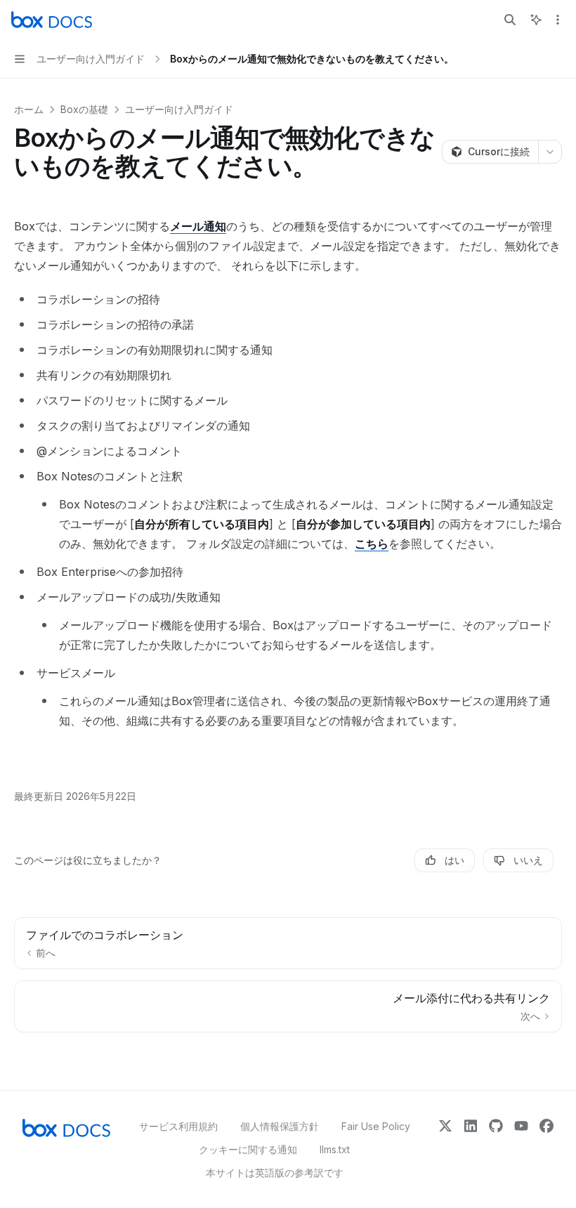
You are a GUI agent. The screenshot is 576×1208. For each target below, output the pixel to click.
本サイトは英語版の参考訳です (274, 1173)
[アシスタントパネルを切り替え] (536, 19)
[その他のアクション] (558, 19)
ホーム (29, 109)
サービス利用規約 (178, 1126)
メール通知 (198, 226)
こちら (371, 544)
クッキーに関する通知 (248, 1149)
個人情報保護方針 (279, 1126)
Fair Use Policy (375, 1126)
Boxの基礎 (84, 109)
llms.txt (335, 1149)
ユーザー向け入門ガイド (179, 109)
